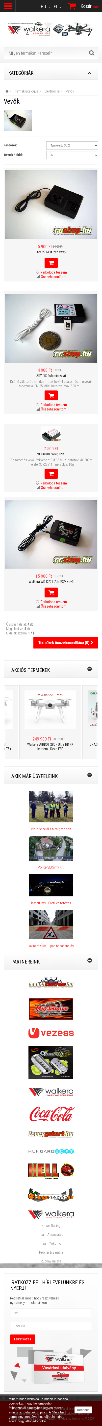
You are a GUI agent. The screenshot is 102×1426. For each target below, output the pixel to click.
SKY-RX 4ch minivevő (51, 376)
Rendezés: (10, 145)
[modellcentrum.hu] (51, 983)
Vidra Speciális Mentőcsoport (51, 829)
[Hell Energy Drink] (51, 1171)
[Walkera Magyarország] (51, 1091)
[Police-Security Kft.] (51, 848)
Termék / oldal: (13, 155)
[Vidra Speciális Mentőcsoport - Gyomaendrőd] (51, 806)
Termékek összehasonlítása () (64, 642)
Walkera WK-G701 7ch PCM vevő (51, 582)
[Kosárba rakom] (51, 263)
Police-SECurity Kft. (51, 867)
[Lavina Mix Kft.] (51, 924)
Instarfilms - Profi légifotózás (51, 903)
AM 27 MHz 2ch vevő (51, 252)
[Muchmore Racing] (51, 1009)
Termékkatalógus (26, 91)
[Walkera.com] (51, 1215)
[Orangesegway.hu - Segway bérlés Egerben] (51, 1194)
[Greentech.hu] (51, 1062)
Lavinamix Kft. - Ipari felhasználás (51, 946)
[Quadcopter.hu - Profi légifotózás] (51, 885)
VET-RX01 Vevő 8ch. (51, 454)
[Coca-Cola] (51, 1114)
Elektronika (52, 91)
